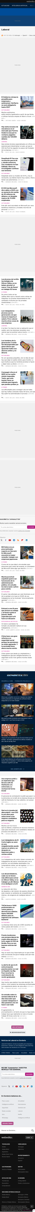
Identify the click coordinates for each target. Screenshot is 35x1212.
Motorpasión (21, 1169)
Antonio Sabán (11, 120)
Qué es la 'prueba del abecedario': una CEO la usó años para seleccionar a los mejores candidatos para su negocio (9, 815)
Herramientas (22, 1104)
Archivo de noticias (18, 1032)
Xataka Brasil (5, 1197)
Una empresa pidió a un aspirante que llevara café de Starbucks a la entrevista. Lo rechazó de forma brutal (9, 785)
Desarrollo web (7, 681)
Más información (27, 1210)
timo (3, 1114)
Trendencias (5, 1180)
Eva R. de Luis (9, 152)
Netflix (20, 1114)
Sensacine (21, 1158)
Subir (28, 1137)
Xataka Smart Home (7, 1154)
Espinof (20, 1160)
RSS (18, 539)
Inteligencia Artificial (24, 1117)
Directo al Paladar (7, 1169)
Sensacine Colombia (23, 1199)
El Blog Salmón (22, 1180)
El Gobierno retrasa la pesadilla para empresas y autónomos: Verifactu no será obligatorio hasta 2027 (9, 102)
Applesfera (5, 1151)
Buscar (32, 1130)
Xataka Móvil (5, 1149)
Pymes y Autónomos (24, 1183)
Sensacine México (23, 1197)
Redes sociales (6, 1111)
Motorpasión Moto (23, 1172)
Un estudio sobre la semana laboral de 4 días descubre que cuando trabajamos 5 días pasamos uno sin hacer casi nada (9, 1000)
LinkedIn (26, 539)
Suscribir (31, 527)
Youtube (9, 539)
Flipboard (22, 539)
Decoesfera (5, 1183)
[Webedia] (31, 1)
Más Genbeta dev (17, 769)
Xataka (4, 1146)
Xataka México (6, 1194)
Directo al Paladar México (9, 1202)
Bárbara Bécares (11, 182)
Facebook (5, 539)
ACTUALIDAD (5, 5)
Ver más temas (7, 1123)
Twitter (1, 539)
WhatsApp (5, 1117)
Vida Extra (21, 1149)
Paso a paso (15, 1052)
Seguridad (5, 1107)
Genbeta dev (17, 675)
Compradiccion (6, 1185)
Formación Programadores (24, 681)
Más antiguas (17, 1027)
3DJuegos (21, 1146)
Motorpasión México (24, 1202)
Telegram (14, 539)
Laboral (4, 141)
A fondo (4, 292)
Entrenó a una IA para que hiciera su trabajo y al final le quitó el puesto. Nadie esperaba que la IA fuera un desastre (9, 613)
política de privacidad (24, 531)
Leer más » (15, 150)
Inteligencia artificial (9, 621)
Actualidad (5, 110)
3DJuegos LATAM (23, 1194)
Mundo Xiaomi (6, 1156)
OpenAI (25, 35)
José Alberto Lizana (13, 630)
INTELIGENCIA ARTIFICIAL (20, 5)
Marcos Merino (11, 899)
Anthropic (17, 35)
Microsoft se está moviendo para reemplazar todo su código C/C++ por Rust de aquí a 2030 (16, 719)
